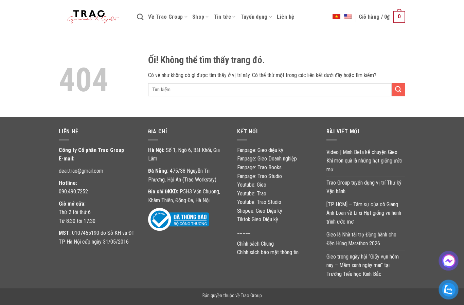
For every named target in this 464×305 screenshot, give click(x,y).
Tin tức (222, 17)
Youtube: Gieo (251, 185)
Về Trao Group (165, 17)
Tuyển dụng (254, 17)
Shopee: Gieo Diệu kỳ (259, 211)
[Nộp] (398, 89)
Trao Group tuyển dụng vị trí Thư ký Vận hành (363, 187)
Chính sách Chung (255, 244)
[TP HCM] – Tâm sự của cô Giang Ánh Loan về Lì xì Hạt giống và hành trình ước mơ (363, 213)
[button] (382, 17)
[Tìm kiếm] (140, 16)
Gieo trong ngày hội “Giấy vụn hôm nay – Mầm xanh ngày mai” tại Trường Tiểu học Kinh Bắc (362, 265)
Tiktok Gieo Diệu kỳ (257, 219)
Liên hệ (285, 17)
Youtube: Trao (252, 193)
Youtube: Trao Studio (259, 202)
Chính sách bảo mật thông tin (268, 252)
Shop (198, 17)
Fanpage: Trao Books (260, 167)
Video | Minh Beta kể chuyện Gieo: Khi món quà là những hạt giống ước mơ (364, 161)
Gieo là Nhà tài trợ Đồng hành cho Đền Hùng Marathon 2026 (361, 239)
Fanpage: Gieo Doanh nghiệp (267, 158)
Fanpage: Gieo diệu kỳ (260, 150)
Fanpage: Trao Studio (259, 176)
